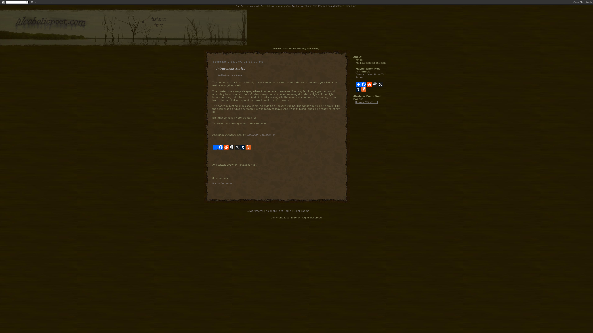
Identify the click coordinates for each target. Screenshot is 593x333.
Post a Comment (222, 183)
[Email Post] (212, 156)
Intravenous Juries (230, 68)
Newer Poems (254, 211)
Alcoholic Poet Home (278, 211)
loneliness (236, 75)
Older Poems (301, 211)
